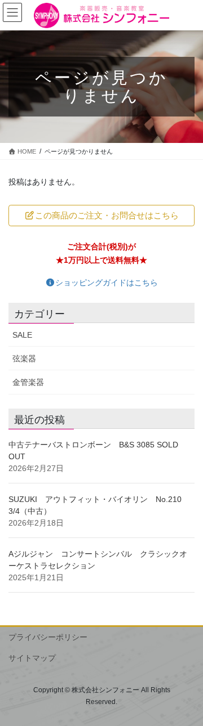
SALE (22, 334)
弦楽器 (24, 358)
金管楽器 (28, 382)
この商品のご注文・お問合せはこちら (107, 215)
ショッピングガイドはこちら (106, 282)
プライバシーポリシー (47, 637)
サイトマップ (32, 657)
